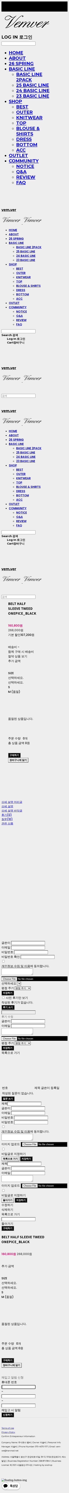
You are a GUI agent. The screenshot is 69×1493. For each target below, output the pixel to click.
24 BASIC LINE (32, 90)
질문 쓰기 (8, 1098)
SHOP (15, 101)
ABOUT (17, 58)
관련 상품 (7, 823)
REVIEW (25, 177)
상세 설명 (7, 806)
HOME (16, 52)
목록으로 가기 (10, 1158)
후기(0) (6, 815)
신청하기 (8, 1415)
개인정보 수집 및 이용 (15, 966)
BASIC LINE (22, 69)
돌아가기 (8, 1200)
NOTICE (25, 166)
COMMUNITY (24, 161)
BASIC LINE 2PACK (29, 77)
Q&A (21, 171)
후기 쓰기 (8, 1007)
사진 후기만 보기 (17, 998)
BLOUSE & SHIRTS (28, 131)
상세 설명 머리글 (11, 802)
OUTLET (18, 155)
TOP (21, 123)
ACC (21, 150)
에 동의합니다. (25, 966)
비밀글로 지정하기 (13, 1154)
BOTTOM (26, 144)
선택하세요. (16, 678)
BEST (22, 106)
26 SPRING (21, 63)
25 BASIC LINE (32, 85)
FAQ (21, 182)
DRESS (24, 139)
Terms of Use (7, 1428)
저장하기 (8, 993)
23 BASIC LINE (32, 96)
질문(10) (7, 819)
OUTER (24, 112)
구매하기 (8, 1228)
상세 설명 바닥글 (11, 811)
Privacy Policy (8, 1432)
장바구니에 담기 (11, 1365)
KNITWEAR (29, 117)
